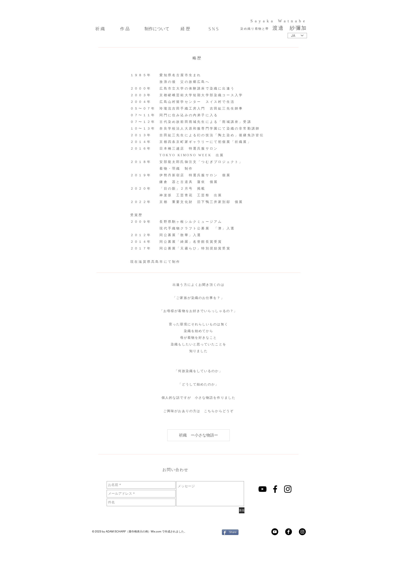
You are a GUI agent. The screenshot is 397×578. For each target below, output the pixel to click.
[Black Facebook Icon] (275, 489)
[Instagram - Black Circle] (302, 531)
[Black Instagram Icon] (288, 489)
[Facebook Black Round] (288, 531)
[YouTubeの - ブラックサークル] (274, 531)
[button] (198, 435)
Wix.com (156, 531)
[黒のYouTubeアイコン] (262, 489)
